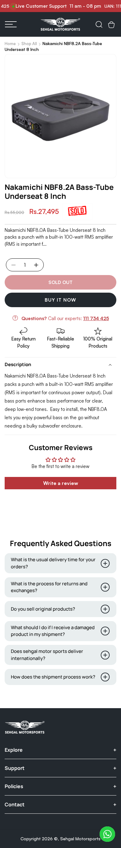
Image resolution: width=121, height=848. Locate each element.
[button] (11, 24)
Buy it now (60, 300)
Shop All (29, 43)
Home (10, 43)
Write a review (60, 483)
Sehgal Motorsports (80, 838)
